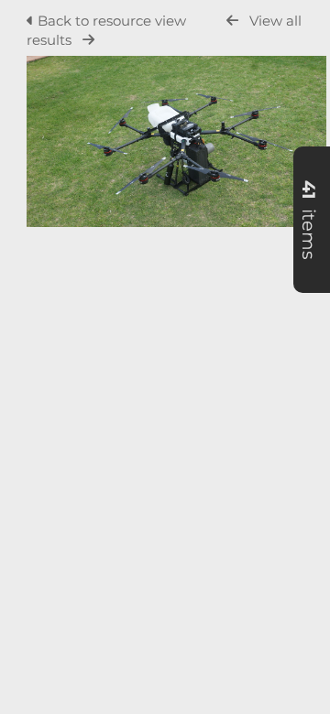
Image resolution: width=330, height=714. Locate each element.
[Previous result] (232, 20)
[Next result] (88, 40)
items (309, 220)
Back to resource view (112, 20)
